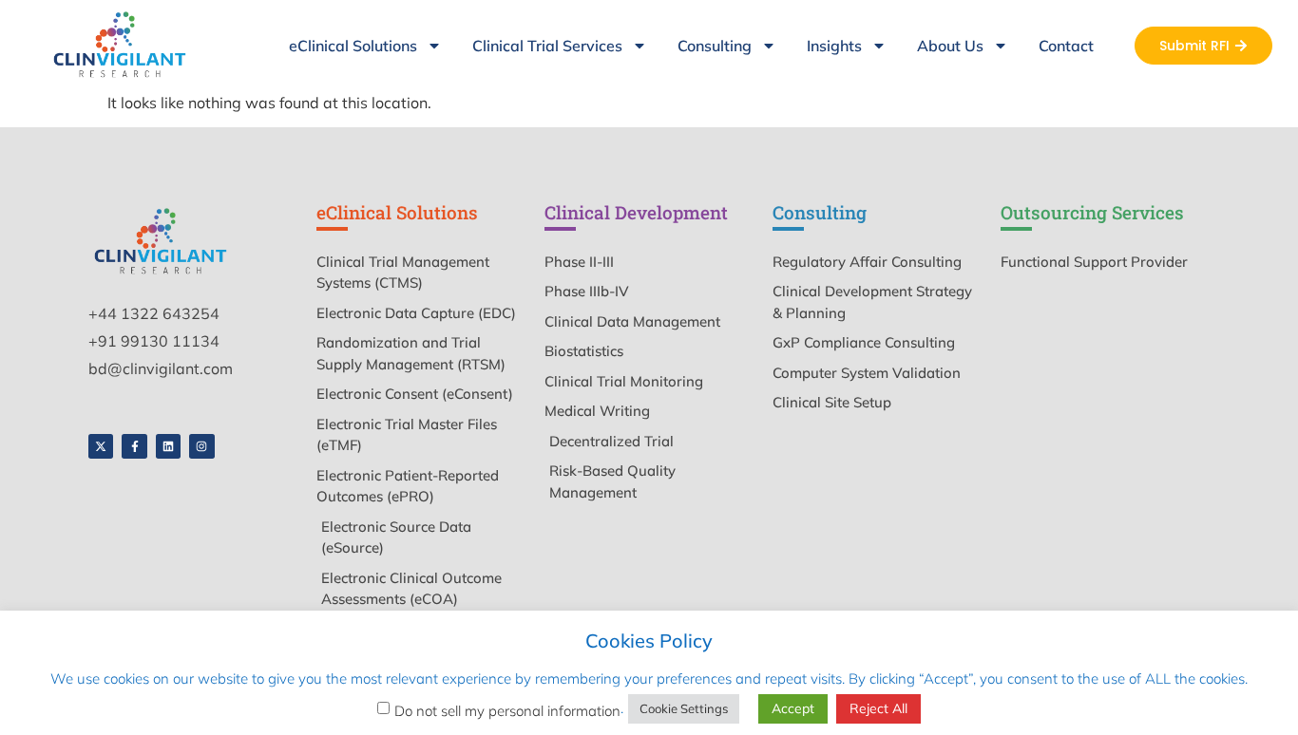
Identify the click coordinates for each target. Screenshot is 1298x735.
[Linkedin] (168, 446)
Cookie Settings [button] (683, 708)
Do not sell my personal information (507, 711)
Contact (1066, 45)
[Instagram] (201, 446)
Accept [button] (793, 708)
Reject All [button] (878, 708)
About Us (950, 45)
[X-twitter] (100, 446)
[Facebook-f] (134, 446)
